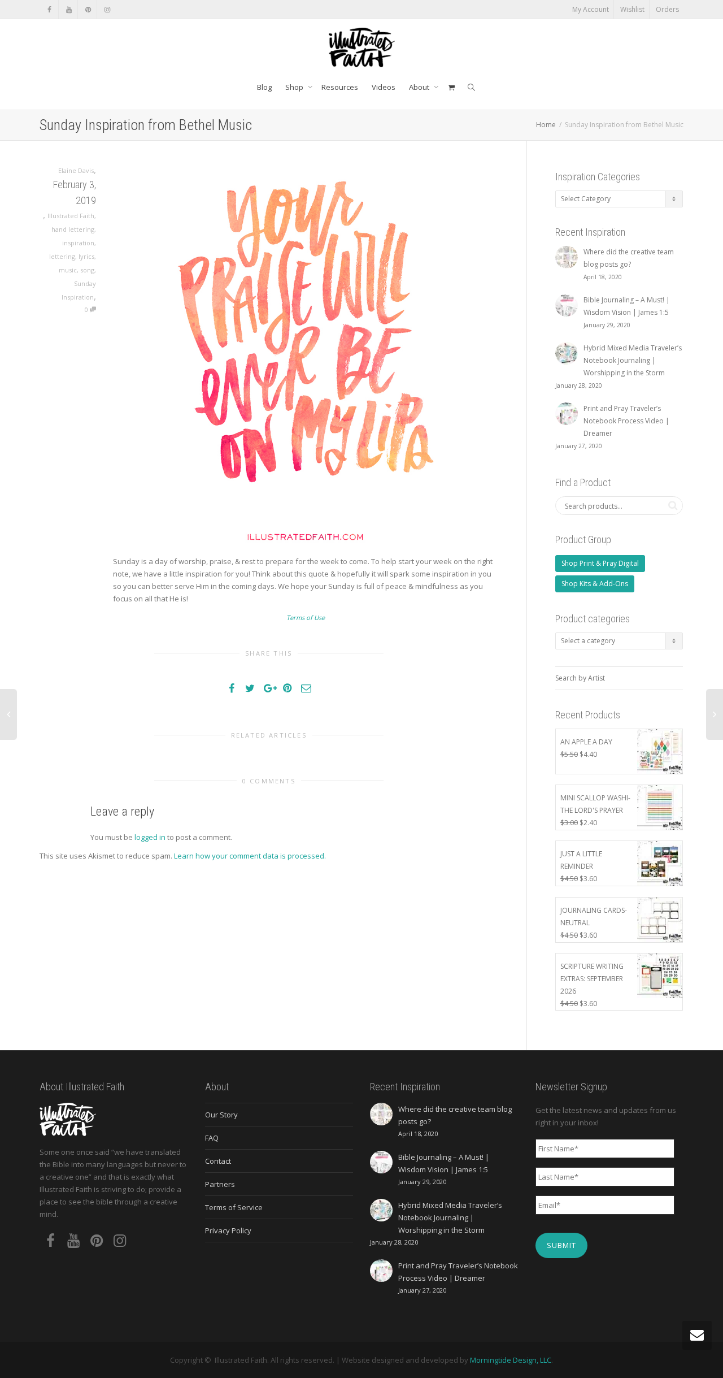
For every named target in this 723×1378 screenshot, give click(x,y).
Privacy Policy (228, 1230)
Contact (218, 1161)
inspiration (78, 243)
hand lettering (72, 229)
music (68, 270)
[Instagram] (107, 9)
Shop (295, 87)
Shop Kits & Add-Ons (594, 583)
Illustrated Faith (70, 215)
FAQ (212, 1138)
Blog (264, 87)
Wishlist (632, 9)
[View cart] (451, 87)
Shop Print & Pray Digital (600, 563)
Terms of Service (234, 1207)
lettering (62, 256)
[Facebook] (49, 9)
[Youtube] (68, 9)
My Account (590, 9)
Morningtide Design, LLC (510, 1360)
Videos (383, 87)
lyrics (86, 256)
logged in (149, 837)
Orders (667, 9)
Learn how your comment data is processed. (250, 856)
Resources (339, 87)
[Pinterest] (88, 9)
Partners (220, 1184)
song (87, 270)
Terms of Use (305, 617)
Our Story (221, 1115)
